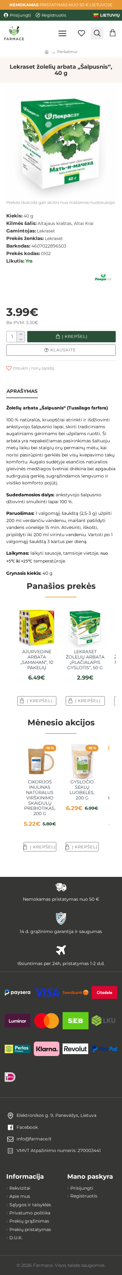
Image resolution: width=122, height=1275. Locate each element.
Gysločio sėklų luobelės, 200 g (81, 789)
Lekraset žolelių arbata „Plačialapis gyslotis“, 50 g (85, 659)
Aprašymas (22, 391)
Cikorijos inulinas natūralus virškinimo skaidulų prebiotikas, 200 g (39, 797)
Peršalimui (67, 51)
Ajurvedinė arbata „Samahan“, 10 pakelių (36, 659)
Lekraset (46, 231)
